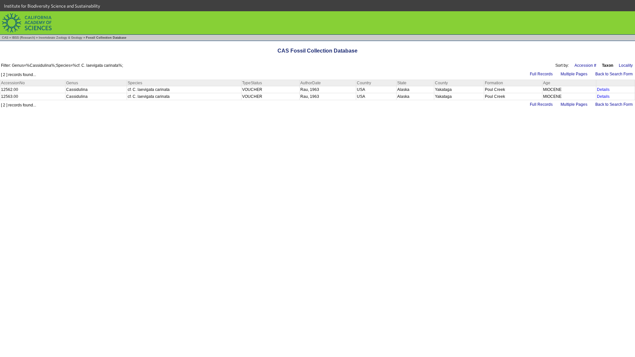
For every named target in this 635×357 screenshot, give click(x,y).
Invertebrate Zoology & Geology (60, 37)
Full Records (541, 74)
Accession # (585, 65)
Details (603, 89)
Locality (626, 65)
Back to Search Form (614, 74)
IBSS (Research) (23, 37)
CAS (5, 37)
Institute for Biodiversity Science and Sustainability (52, 6)
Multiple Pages (574, 74)
